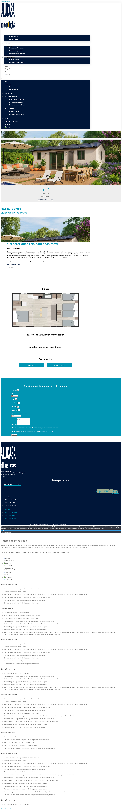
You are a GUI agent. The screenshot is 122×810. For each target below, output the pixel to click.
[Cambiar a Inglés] (7, 75)
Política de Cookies (10, 502)
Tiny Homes (8, 43)
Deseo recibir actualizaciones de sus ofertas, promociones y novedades (35, 428)
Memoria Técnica (59, 365)
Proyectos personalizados (17, 53)
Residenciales (13, 39)
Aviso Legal (8, 497)
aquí (12, 528)
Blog (6, 66)
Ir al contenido (5, 2)
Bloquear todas (11, 560)
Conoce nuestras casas (16, 62)
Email (13, 399)
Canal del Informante (11, 505)
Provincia (14, 410)
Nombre (14, 390)
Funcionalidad (10, 570)
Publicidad (9, 579)
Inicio (6, 32)
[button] (45, 79)
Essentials (9, 565)
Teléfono (14, 403)
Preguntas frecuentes (11, 69)
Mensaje (14, 424)
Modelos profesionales (16, 48)
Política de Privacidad (11, 500)
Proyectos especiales (16, 51)
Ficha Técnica (32, 365)
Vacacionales (13, 36)
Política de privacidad (46, 431)
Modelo (14, 406)
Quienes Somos (14, 59)
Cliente (13, 394)
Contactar (8, 72)
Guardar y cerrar (6, 808)
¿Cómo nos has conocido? (19, 414)
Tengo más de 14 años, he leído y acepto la (33, 431)
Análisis (8, 574)
